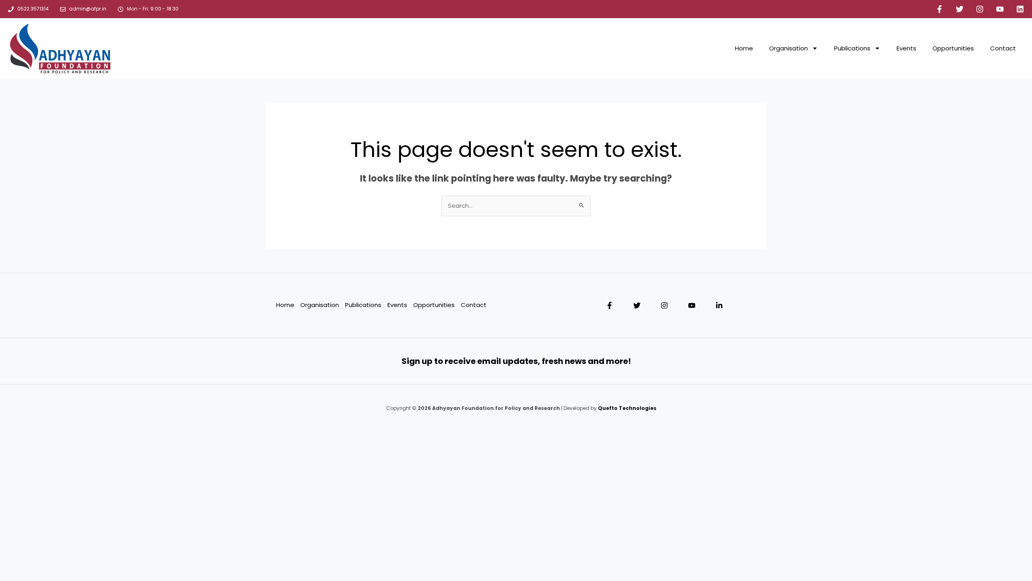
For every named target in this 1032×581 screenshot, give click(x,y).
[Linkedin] (719, 305)
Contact (1003, 48)
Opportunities (953, 48)
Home (744, 48)
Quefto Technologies (626, 408)
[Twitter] (637, 305)
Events (906, 48)
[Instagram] (664, 305)
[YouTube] (691, 305)
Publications (852, 48)
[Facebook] (609, 305)
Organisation (788, 48)
